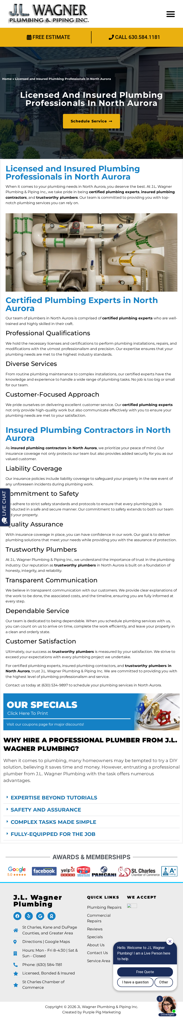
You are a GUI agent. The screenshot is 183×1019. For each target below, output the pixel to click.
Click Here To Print (27, 713)
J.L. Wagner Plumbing (37, 900)
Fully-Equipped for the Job (53, 834)
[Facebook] (17, 916)
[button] (171, 14)
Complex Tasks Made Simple (53, 822)
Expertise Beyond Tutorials (54, 797)
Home (7, 79)
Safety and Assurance (46, 809)
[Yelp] (29, 916)
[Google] (40, 916)
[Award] (52, 916)
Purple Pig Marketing (102, 1012)
